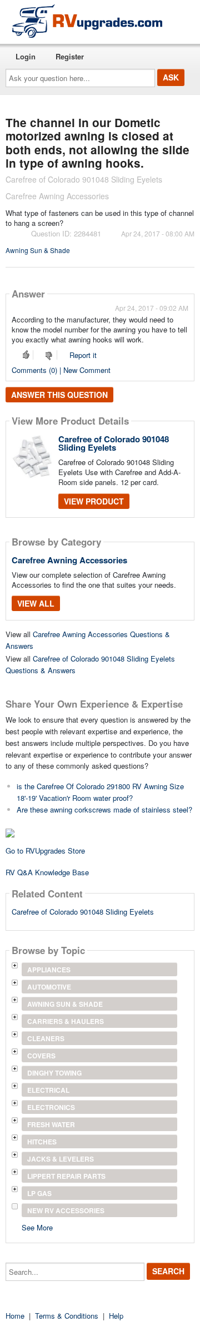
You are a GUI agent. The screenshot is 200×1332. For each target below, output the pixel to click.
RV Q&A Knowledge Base (47, 872)
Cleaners (45, 1038)
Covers (41, 1056)
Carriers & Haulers (65, 1021)
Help (116, 1315)
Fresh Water (51, 1124)
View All (35, 603)
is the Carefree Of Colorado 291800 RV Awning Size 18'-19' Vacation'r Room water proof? (100, 792)
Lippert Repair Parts (66, 1176)
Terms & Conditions (66, 1315)
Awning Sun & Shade (38, 250)
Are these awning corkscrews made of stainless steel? (104, 809)
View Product (94, 501)
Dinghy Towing (54, 1073)
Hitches (42, 1142)
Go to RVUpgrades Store (45, 850)
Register (70, 56)
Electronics (51, 1107)
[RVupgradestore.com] (87, 21)
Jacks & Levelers (60, 1159)
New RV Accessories (65, 1210)
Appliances (49, 970)
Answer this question (59, 394)
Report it (83, 355)
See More (37, 1227)
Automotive (49, 987)
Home (15, 1315)
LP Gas (39, 1193)
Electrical (48, 1090)
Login (26, 56)
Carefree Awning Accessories (69, 560)
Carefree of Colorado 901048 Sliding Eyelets (113, 443)
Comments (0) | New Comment (61, 370)
